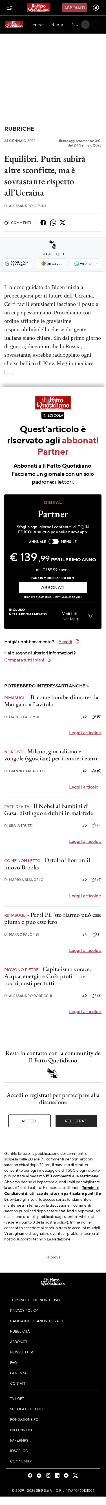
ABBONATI (52, 587)
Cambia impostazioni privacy (36, 1320)
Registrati (76, 1120)
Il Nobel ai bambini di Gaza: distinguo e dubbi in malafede (48, 809)
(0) (99, 716)
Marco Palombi (21, 717)
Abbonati (74, 7)
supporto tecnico (31, 1238)
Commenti (21, 222)
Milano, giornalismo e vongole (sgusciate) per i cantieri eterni (51, 754)
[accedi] (95, 7)
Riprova (53, 1256)
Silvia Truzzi (18, 825)
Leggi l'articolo (85, 732)
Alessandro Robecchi (28, 996)
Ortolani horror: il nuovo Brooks (47, 863)
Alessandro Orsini (25, 206)
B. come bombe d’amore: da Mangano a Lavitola (51, 700)
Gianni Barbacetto (25, 771)
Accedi (29, 1120)
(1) (99, 934)
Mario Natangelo (24, 880)
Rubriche (19, 128)
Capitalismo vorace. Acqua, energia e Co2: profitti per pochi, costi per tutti (47, 976)
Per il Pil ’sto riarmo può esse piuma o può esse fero (52, 918)
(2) (99, 995)
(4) (99, 880)
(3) (99, 825)
